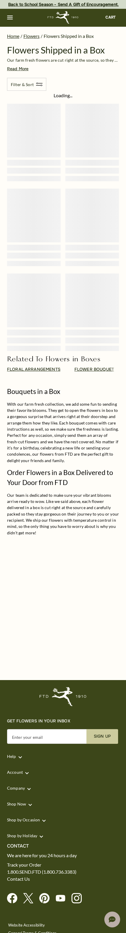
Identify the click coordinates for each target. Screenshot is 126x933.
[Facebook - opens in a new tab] (14, 898)
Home (13, 36)
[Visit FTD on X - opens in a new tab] (30, 898)
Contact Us (18, 879)
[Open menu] (10, 18)
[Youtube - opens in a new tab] (62, 898)
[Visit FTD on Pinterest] (46, 898)
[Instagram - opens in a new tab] (78, 898)
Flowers (31, 36)
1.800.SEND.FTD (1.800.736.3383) (41, 872)
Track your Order (24, 864)
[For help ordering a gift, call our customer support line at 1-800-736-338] (63, 17)
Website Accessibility (26, 925)
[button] (10, 18)
